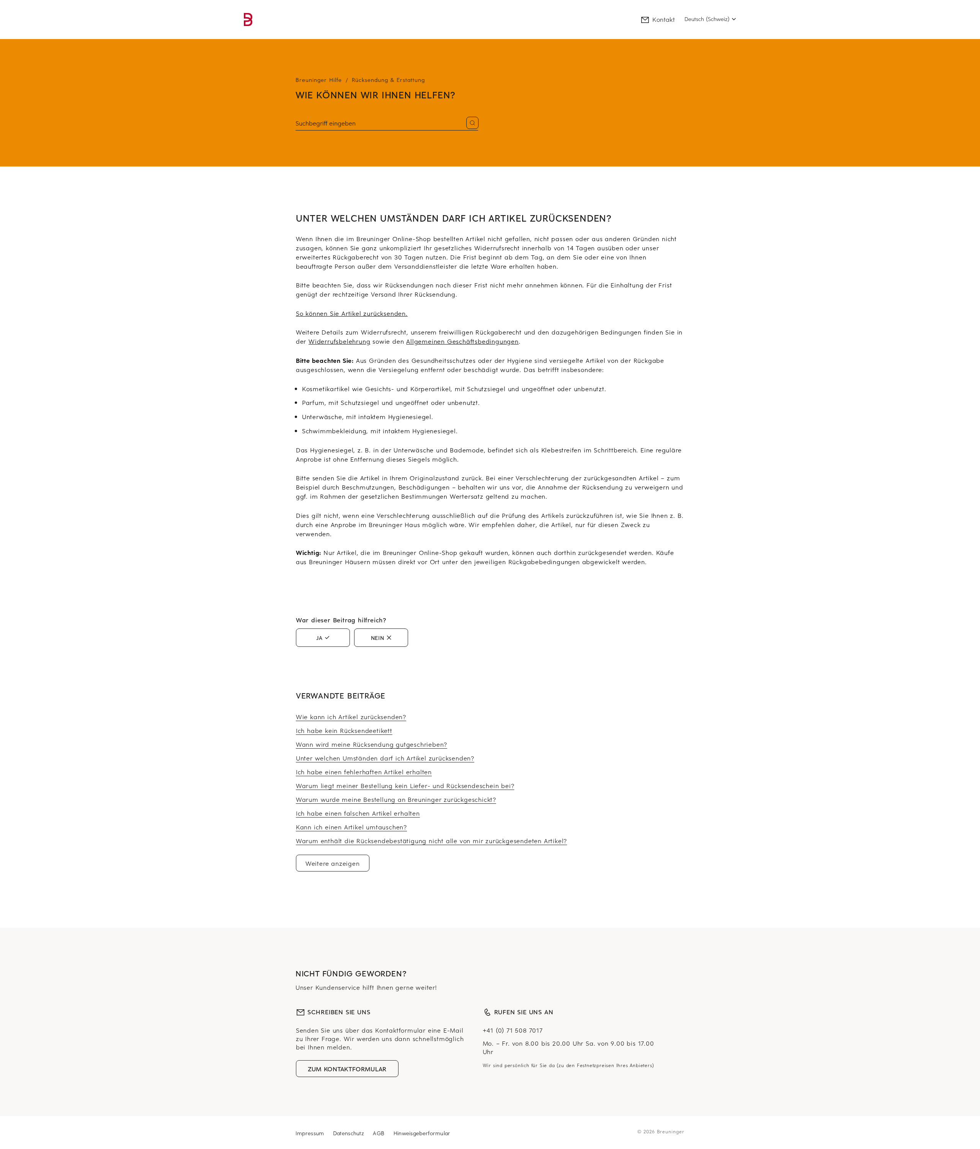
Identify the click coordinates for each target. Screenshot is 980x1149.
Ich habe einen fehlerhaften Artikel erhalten (364, 771)
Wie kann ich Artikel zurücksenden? (351, 716)
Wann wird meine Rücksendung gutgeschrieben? (371, 744)
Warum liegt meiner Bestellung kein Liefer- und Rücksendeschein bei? (405, 785)
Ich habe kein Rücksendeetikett (344, 730)
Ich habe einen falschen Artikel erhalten (358, 813)
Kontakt (663, 19)
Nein (377, 637)
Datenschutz (349, 1133)
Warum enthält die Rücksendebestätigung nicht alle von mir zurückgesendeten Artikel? (431, 840)
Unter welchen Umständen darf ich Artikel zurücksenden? (385, 758)
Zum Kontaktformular (347, 1068)
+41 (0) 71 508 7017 (513, 1030)
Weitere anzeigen (332, 863)
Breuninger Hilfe (319, 79)
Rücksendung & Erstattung (388, 79)
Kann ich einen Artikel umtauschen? (351, 827)
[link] (248, 19)
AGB (379, 1133)
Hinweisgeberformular (422, 1133)
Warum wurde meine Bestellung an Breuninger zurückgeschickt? (396, 799)
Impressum (311, 1133)
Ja (319, 637)
